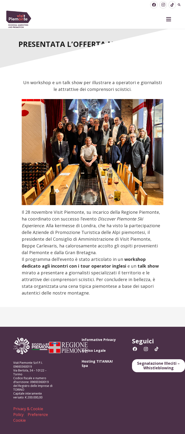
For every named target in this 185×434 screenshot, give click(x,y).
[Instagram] (163, 5)
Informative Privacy (99, 339)
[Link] (18, 19)
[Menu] (169, 19)
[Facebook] (154, 5)
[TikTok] (172, 5)
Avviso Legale (94, 350)
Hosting (88, 361)
